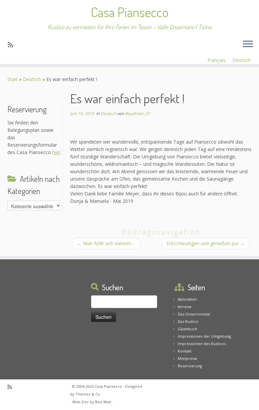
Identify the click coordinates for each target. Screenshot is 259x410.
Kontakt (185, 350)
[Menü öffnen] (248, 44)
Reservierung (190, 365)
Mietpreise (187, 358)
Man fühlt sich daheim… (106, 243)
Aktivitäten (187, 299)
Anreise (185, 306)
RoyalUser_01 (137, 113)
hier (56, 152)
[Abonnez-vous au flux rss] (13, 45)
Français (216, 60)
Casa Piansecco (130, 12)
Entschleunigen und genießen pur (206, 243)
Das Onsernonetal (194, 313)
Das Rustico (188, 321)
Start (12, 79)
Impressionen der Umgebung (204, 336)
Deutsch (241, 60)
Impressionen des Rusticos (202, 343)
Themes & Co (88, 394)
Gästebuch (187, 328)
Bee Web (103, 401)
